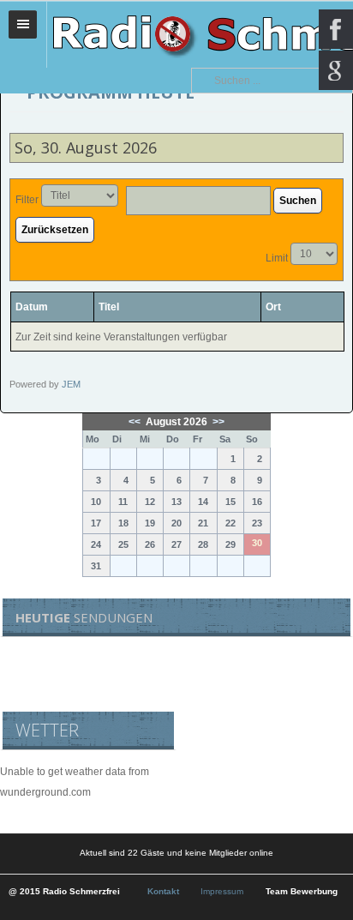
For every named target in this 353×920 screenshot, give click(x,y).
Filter (27, 200)
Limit (277, 258)
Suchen (297, 201)
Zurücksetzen (54, 230)
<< (136, 422)
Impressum (221, 891)
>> (217, 422)
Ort (273, 307)
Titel (109, 307)
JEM (71, 384)
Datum (31, 307)
